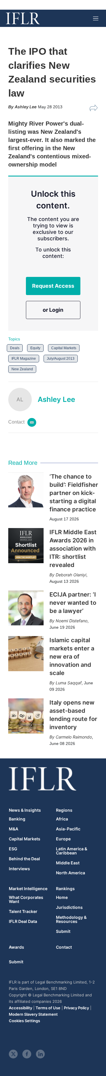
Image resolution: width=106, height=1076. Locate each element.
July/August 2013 (60, 359)
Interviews (19, 869)
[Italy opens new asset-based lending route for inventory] (26, 716)
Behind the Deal (24, 859)
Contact (64, 947)
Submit (63, 931)
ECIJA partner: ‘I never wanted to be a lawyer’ (72, 602)
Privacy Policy (76, 1007)
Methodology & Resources (71, 919)
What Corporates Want (26, 899)
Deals (14, 348)
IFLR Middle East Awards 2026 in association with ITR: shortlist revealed (73, 548)
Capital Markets (63, 348)
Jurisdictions (69, 907)
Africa (62, 819)
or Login (53, 310)
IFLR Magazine (23, 359)
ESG (13, 849)
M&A (13, 829)
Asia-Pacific (68, 829)
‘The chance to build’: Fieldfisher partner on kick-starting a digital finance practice (73, 493)
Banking (17, 819)
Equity (35, 348)
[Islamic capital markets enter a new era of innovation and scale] (26, 653)
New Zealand (22, 369)
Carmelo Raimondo (74, 736)
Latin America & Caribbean (71, 851)
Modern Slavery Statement (33, 1014)
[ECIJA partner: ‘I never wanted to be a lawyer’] (26, 608)
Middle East (68, 863)
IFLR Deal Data (23, 921)
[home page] (23, 18)
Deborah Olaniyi (71, 574)
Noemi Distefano (71, 620)
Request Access (53, 286)
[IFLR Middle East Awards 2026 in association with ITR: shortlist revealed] (26, 545)
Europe (63, 839)
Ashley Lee (56, 399)
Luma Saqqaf (69, 682)
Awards (16, 947)
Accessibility (20, 1007)
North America (70, 873)
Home (62, 897)
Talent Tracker (23, 911)
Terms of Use (48, 1007)
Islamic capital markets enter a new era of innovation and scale (71, 656)
